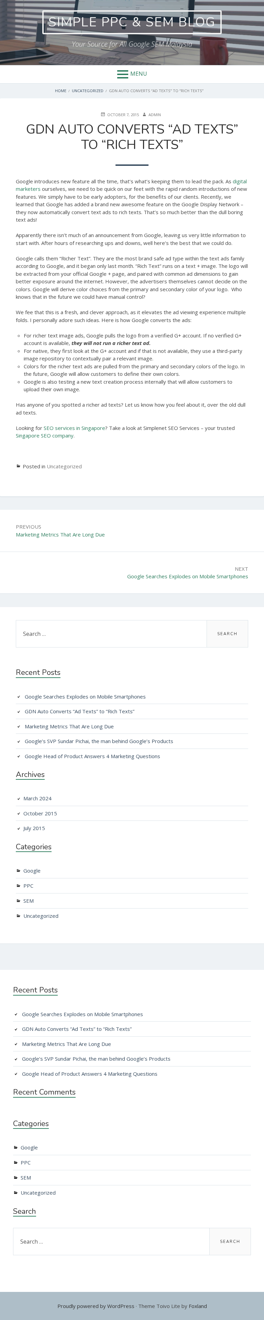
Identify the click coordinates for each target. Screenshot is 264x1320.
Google (32, 870)
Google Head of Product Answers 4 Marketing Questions (92, 756)
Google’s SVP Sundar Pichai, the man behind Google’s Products (99, 741)
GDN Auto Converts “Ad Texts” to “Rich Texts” (79, 711)
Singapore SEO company (45, 435)
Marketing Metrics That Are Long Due (69, 726)
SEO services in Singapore (74, 427)
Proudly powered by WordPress (95, 1306)
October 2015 (40, 813)
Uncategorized (64, 466)
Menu (138, 73)
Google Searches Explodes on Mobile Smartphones (85, 696)
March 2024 (37, 798)
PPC (28, 885)
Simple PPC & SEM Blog (132, 22)
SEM (28, 900)
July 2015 (34, 828)
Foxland (198, 1306)
